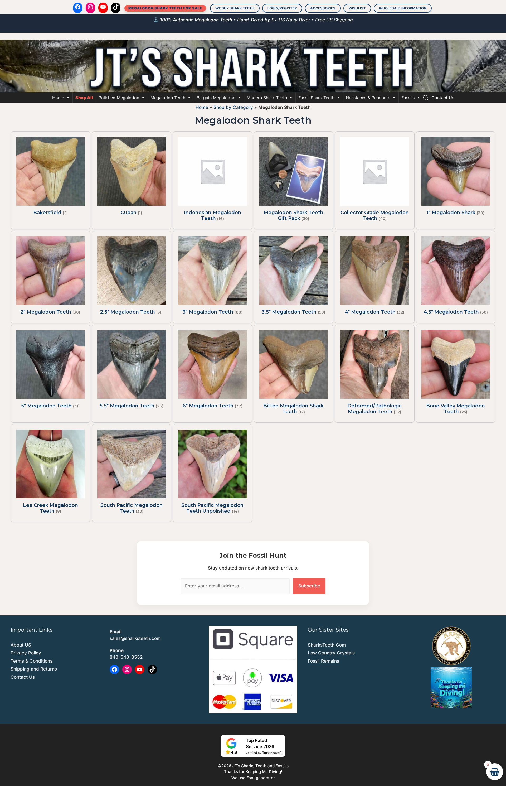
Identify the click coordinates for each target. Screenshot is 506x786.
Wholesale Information (402, 8)
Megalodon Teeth (167, 97)
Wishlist (357, 8)
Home (58, 97)
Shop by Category (233, 107)
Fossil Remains (323, 661)
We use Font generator (253, 777)
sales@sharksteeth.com (135, 638)
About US (21, 645)
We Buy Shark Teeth (234, 8)
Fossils (408, 97)
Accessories (322, 8)
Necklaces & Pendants (368, 97)
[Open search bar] (426, 97)
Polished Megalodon (119, 97)
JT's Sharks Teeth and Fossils (260, 765)
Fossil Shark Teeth (316, 97)
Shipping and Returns (34, 669)
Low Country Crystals (331, 652)
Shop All (84, 97)
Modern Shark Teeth (267, 97)
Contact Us (442, 97)
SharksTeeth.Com (327, 645)
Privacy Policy (26, 652)
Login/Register (282, 8)
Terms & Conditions (31, 661)
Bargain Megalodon (216, 97)
